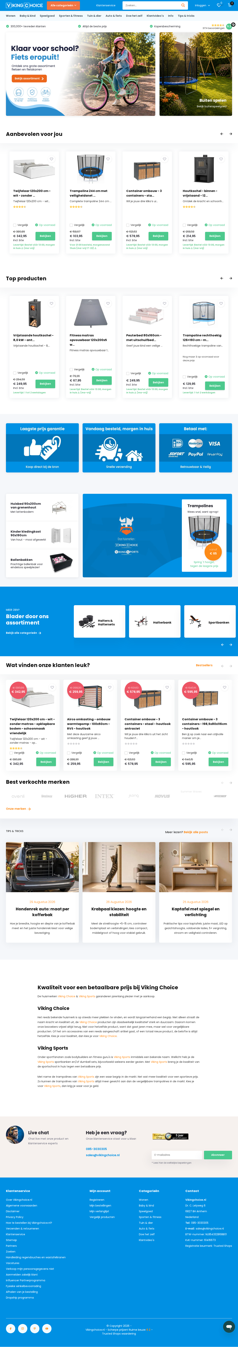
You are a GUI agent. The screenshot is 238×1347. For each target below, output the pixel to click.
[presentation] (222, 134)
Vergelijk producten (102, 1217)
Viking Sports (87, 996)
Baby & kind (28, 16)
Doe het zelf (134, 16)
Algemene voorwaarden (21, 1205)
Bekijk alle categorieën (22, 633)
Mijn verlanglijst (99, 1211)
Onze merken (16, 809)
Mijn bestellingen (100, 1205)
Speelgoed (47, 16)
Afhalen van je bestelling (22, 1292)
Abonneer (218, 1155)
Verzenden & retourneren (22, 1228)
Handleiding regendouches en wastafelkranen (36, 1257)
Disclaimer (13, 1211)
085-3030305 (96, 1149)
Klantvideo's (155, 16)
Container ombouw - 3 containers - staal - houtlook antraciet (148, 724)
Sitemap (11, 1240)
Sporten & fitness (71, 16)
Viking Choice (66, 996)
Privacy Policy (14, 1217)
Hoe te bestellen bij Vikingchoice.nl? (29, 1223)
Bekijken (45, 236)
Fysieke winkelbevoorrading (23, 1286)
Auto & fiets (114, 16)
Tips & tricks (186, 16)
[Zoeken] (183, 5)
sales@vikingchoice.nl (103, 1155)
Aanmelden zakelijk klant (22, 1274)
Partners (11, 1246)
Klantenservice (105, 5)
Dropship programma (20, 1297)
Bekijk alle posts (196, 832)
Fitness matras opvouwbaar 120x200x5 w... (88, 340)
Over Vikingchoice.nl (19, 1200)
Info (170, 16)
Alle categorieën (62, 5)
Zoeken (10, 1251)
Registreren (97, 1200)
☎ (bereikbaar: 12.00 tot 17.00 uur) (182, 26)
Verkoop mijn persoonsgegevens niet (30, 1269)
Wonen (10, 16)
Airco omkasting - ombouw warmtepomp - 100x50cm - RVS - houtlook (88, 724)
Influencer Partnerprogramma (25, 1280)
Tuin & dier (94, 16)
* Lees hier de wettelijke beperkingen (172, 1162)
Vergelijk (22, 225)
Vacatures (12, 1263)
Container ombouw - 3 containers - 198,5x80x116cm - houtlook (204, 724)
